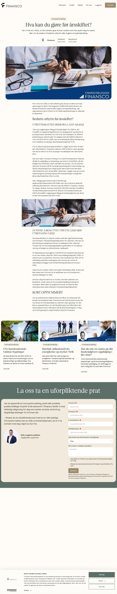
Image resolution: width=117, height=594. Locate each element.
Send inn (73, 471)
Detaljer (26, 590)
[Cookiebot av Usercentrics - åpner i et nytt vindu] (12, 590)
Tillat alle (102, 574)
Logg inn (98, 5)
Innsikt (71, 5)
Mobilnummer (73, 429)
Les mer (6, 369)
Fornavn (71, 403)
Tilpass (100, 580)
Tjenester (62, 5)
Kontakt (110, 5)
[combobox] (90, 441)
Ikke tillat (102, 586)
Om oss (89, 5)
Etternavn (72, 411)
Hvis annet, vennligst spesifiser (80, 446)
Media (80, 5)
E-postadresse (73, 420)
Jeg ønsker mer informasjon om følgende (83, 437)
